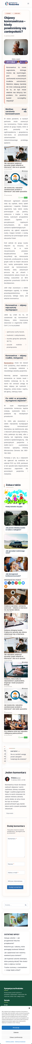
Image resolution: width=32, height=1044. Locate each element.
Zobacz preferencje (16, 1037)
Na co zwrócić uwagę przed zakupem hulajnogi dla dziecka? (18, 755)
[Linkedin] (12, 583)
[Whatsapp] (19, 583)
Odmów (16, 1032)
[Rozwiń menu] (28, 3)
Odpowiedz (9, 813)
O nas (6, 1005)
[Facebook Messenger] (23, 583)
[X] (9, 583)
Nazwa (11, 864)
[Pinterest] (16, 583)
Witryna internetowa (15, 881)
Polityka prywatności (20, 1041)
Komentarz (12, 839)
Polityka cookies (10, 1041)
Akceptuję (16, 1027)
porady (8, 13)
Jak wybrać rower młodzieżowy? (5, 756)
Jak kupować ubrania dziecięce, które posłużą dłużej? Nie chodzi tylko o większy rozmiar (15, 961)
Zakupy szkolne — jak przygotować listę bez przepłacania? (12, 940)
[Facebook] (5, 583)
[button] (29, 1008)
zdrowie (17, 13)
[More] (5, 586)
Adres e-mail (13, 872)
